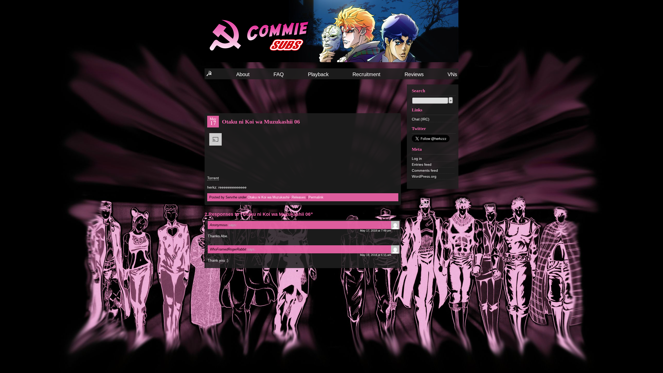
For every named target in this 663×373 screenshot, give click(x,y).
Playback (318, 74)
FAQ (278, 74)
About (243, 74)
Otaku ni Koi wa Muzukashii (269, 197)
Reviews (414, 74)
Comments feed (425, 170)
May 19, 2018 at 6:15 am (375, 254)
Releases (299, 197)
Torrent (213, 178)
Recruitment (366, 74)
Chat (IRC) (420, 119)
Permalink (315, 197)
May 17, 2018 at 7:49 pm (375, 230)
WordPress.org (424, 176)
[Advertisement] (302, 95)
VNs (452, 74)
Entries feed (421, 164)
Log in (417, 158)
